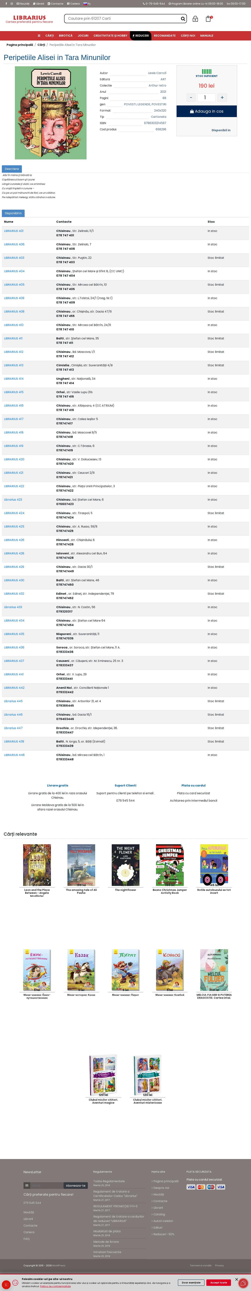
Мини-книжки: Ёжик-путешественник (37, 996)
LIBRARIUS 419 (13, 446)
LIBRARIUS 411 (13, 338)
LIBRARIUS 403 (14, 258)
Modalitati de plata (107, 1231)
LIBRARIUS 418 (14, 432)
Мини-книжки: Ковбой (169, 995)
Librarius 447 (13, 728)
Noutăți (24, 4)
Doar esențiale (191, 1282)
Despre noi (161, 1188)
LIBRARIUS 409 (14, 298)
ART (163, 79)
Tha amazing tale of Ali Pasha (81, 891)
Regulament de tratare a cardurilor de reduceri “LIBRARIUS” (118, 1218)
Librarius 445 (13, 701)
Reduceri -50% (163, 1234)
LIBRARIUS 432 (14, 594)
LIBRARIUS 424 (14, 513)
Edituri (157, 1227)
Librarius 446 (13, 714)
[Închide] (237, 1279)
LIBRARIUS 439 (14, 741)
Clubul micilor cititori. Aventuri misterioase (147, 1101)
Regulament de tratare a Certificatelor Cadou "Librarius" (115, 1193)
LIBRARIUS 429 (14, 567)
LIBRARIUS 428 (14, 553)
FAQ (27, 1239)
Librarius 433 (13, 607)
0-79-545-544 (155, 4)
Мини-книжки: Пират (125, 995)
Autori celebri (163, 1221)
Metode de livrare (106, 1242)
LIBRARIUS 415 (14, 392)
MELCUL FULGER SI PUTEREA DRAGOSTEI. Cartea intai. (214, 996)
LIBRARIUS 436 (14, 647)
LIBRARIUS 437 (14, 661)
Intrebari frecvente (107, 1252)
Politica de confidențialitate (55, 1286)
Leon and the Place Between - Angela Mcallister (37, 892)
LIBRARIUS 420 (14, 459)
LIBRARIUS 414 (14, 379)
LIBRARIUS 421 (13, 473)
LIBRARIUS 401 (14, 231)
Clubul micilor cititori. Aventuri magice (103, 1101)
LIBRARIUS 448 (14, 755)
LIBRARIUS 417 (14, 419)
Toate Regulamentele (109, 1181)
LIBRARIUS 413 (13, 365)
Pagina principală (20, 45)
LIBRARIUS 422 (14, 486)
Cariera (75, 4)
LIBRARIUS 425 (14, 526)
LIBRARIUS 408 (14, 311)
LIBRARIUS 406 (14, 244)
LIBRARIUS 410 (14, 325)
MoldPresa (58, 1265)
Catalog (159, 1214)
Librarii (39, 4)
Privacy (219, 1265)
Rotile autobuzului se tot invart (214, 891)
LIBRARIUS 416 (14, 405)
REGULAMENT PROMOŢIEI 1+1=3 (115, 1206)
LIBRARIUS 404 (14, 271)
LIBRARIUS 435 (14, 634)
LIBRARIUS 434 (14, 620)
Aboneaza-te (75, 1186)
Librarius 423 (13, 500)
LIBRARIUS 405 (14, 285)
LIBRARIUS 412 (13, 352)
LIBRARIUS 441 (14, 674)
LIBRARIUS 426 (14, 540)
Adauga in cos (208, 111)
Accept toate (218, 1282)
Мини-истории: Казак (81, 995)
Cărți (41, 45)
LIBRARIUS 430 (14, 580)
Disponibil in (221, 130)
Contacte (56, 4)
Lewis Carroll (157, 73)
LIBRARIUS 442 (14, 688)
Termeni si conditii (200, 1265)
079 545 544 (32, 1203)
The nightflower (125, 890)
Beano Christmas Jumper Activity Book (170, 891)
